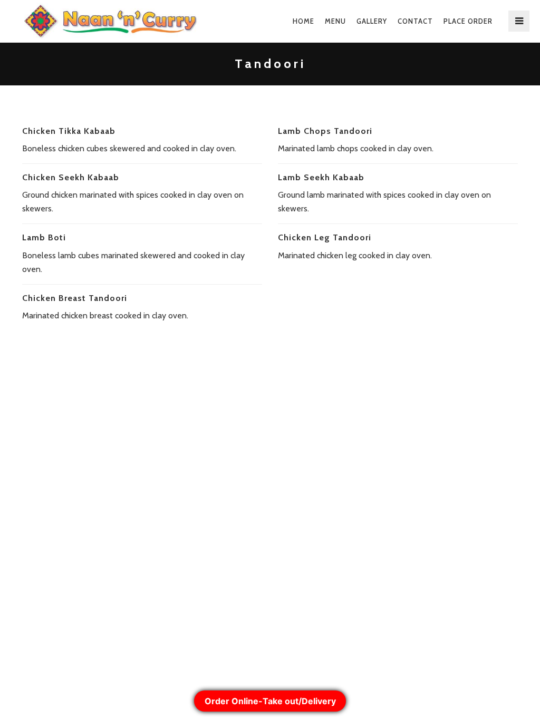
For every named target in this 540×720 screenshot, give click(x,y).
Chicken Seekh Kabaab (70, 177)
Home (303, 21)
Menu (335, 21)
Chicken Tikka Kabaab (68, 131)
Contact (415, 21)
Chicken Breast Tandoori (74, 298)
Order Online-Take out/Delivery (270, 701)
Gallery (371, 21)
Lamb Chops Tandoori (325, 131)
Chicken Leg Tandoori (324, 237)
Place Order (468, 21)
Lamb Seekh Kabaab (321, 177)
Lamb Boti (44, 237)
